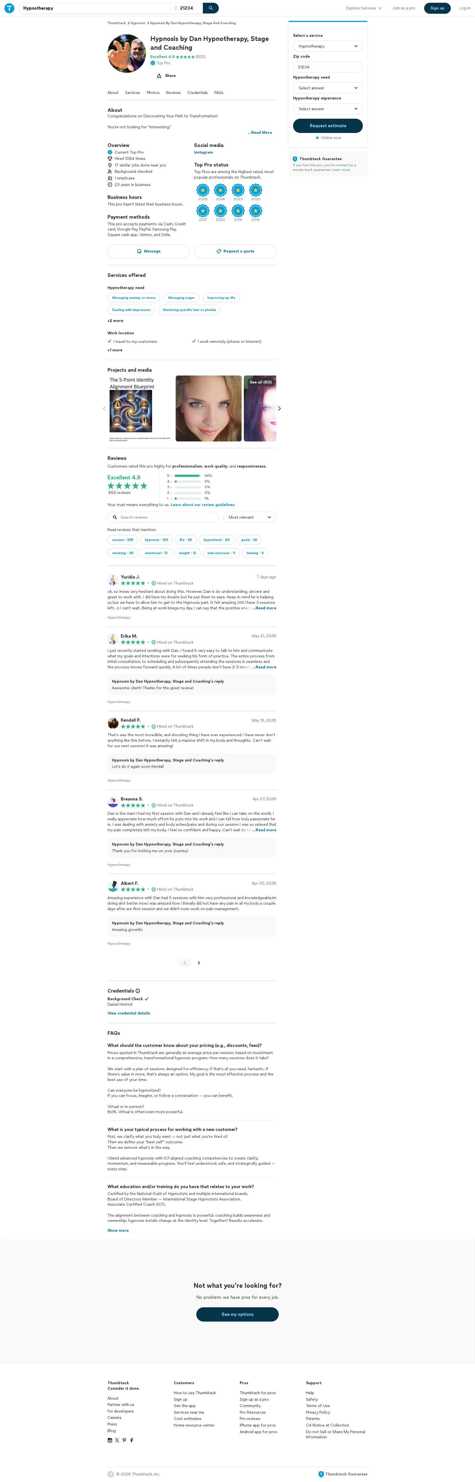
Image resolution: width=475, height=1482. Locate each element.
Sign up (180, 1399)
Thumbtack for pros (258, 1393)
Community (250, 1405)
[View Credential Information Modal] (137, 990)
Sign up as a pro (254, 1399)
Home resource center (194, 1425)
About (112, 92)
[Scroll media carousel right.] (279, 408)
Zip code (301, 56)
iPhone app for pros (258, 1425)
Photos (153, 92)
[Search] (211, 8)
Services (132, 92)
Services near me (189, 1412)
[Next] (199, 963)
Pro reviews (250, 1418)
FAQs (218, 92)
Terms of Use (318, 1405)
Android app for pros (258, 1432)
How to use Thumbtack (195, 1393)
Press (112, 1424)
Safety (312, 1399)
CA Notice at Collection (327, 1425)
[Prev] (185, 963)
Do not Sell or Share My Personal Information (335, 1435)
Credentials (197, 92)
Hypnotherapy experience (317, 98)
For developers (120, 1411)
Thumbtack (116, 23)
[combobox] (95, 8)
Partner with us (120, 1404)
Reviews (173, 92)
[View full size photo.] (140, 408)
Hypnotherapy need (311, 77)
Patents (313, 1418)
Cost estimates (187, 1418)
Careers (114, 1417)
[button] (126, 53)
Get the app (185, 1405)
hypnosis (138, 23)
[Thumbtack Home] (9, 8)
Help (310, 1393)
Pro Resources (253, 1412)
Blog (111, 1430)
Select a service (308, 35)
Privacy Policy (318, 1412)
